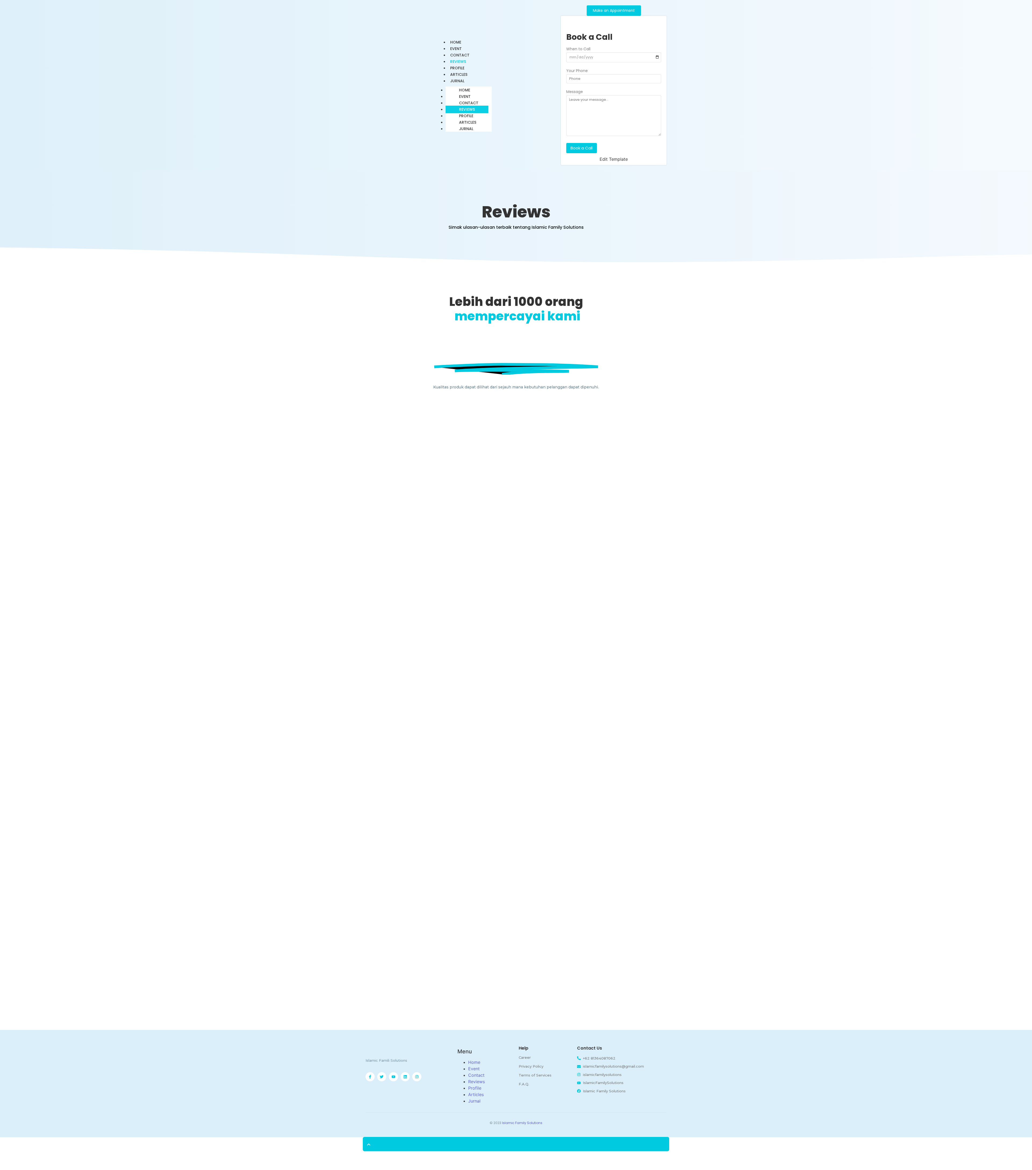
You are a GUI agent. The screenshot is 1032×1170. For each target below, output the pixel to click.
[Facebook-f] (370, 1076)
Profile (466, 116)
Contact (468, 103)
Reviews (467, 109)
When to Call (578, 49)
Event (465, 96)
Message (574, 92)
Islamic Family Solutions (522, 1123)
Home (464, 90)
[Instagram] (416, 1076)
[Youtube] (393, 1076)
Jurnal (457, 81)
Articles (467, 122)
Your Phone (577, 71)
